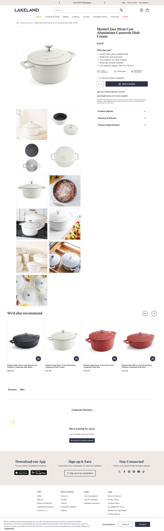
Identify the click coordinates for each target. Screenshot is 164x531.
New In (39, 17)
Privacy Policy (113, 500)
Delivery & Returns (107, 118)
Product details (105, 111)
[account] (141, 10)
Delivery (40, 500)
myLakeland (143, 3)
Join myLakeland (90, 496)
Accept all (142, 524)
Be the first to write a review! (82, 440)
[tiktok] (143, 471)
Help (123, 3)
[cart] (147, 10)
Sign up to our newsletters (81, 473)
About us (64, 496)
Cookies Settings (108, 524)
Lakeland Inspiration (92, 503)
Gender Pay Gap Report (117, 510)
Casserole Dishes (26, 23)
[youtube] (138, 471)
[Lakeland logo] (27, 10)
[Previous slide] (145, 313)
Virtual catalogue (91, 500)
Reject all (125, 524)
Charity (64, 503)
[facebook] (124, 471)
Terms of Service (114, 496)
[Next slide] (154, 313)
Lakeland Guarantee (45, 507)
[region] (82, 524)
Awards (64, 510)
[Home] (17, 23)
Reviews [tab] (12, 389)
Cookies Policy (113, 503)
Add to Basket (128, 84)
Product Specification (109, 125)
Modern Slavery (114, 514)
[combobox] (89, 10)
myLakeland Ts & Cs (116, 507)
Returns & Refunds (44, 503)
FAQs (39, 496)
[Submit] (122, 10)
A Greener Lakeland (68, 507)
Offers (125, 17)
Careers (64, 500)
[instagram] (129, 471)
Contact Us (41, 510)
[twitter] (119, 471)
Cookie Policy (9, 528)
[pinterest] (133, 471)
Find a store (132, 3)
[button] (60, 2)
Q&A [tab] (22, 389)
